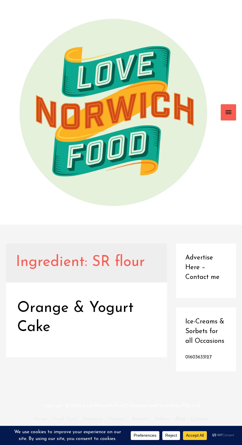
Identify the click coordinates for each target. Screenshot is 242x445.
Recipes (140, 419)
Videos (162, 419)
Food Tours (65, 419)
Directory (93, 419)
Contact (199, 419)
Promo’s (117, 419)
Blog (180, 419)
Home (40, 419)
